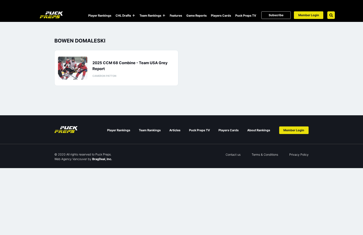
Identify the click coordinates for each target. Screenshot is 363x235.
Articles (174, 130)
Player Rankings (99, 15)
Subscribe (276, 15)
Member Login (308, 15)
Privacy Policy (299, 154)
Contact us (233, 154)
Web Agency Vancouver (70, 159)
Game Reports (196, 15)
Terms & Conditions (265, 154)
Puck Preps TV (245, 15)
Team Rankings (150, 15)
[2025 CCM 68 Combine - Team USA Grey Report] (72, 68)
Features (176, 15)
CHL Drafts (123, 15)
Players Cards (221, 15)
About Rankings (258, 130)
